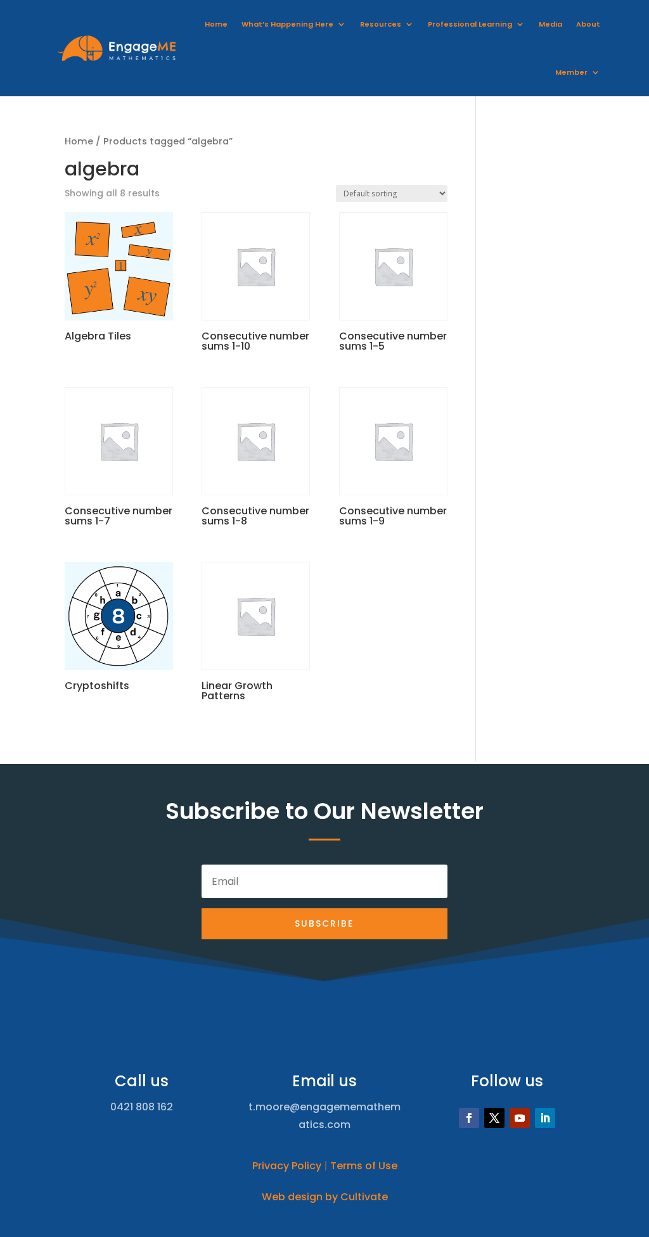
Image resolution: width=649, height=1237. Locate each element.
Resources (380, 24)
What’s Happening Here (287, 24)
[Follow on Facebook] (469, 1118)
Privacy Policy (286, 1165)
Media (550, 24)
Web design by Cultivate (325, 1196)
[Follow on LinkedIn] (545, 1118)
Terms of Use (363, 1165)
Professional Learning (470, 24)
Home (216, 24)
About (588, 24)
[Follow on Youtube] (520, 1118)
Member (571, 72)
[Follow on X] (494, 1118)
